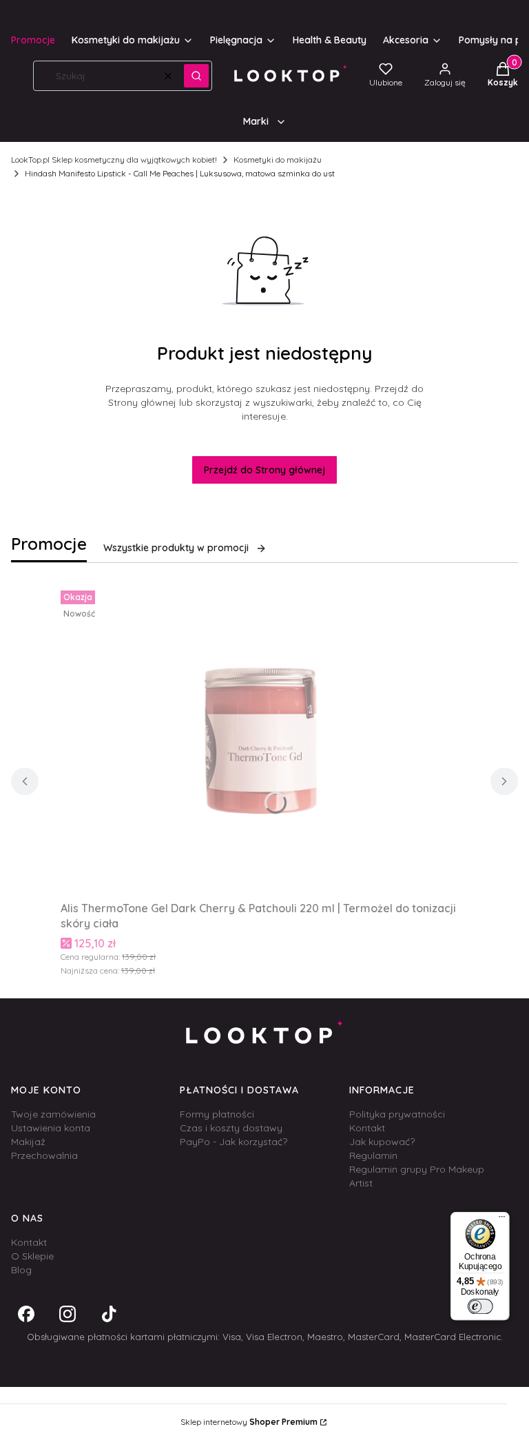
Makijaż (28, 1141)
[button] (196, 76)
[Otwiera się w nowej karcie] (26, 1314)
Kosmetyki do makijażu (278, 159)
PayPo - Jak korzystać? (233, 1141)
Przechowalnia (44, 1155)
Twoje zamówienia (53, 1114)
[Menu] (502, 1219)
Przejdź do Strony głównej (264, 470)
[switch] (479, 1306)
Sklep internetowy (249, 1422)
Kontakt (367, 1128)
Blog (21, 1270)
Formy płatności (217, 1114)
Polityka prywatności (397, 1114)
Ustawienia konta (50, 1128)
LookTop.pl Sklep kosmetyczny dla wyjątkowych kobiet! (114, 159)
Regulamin (373, 1155)
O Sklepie (32, 1256)
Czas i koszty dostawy (231, 1128)
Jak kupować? (382, 1141)
